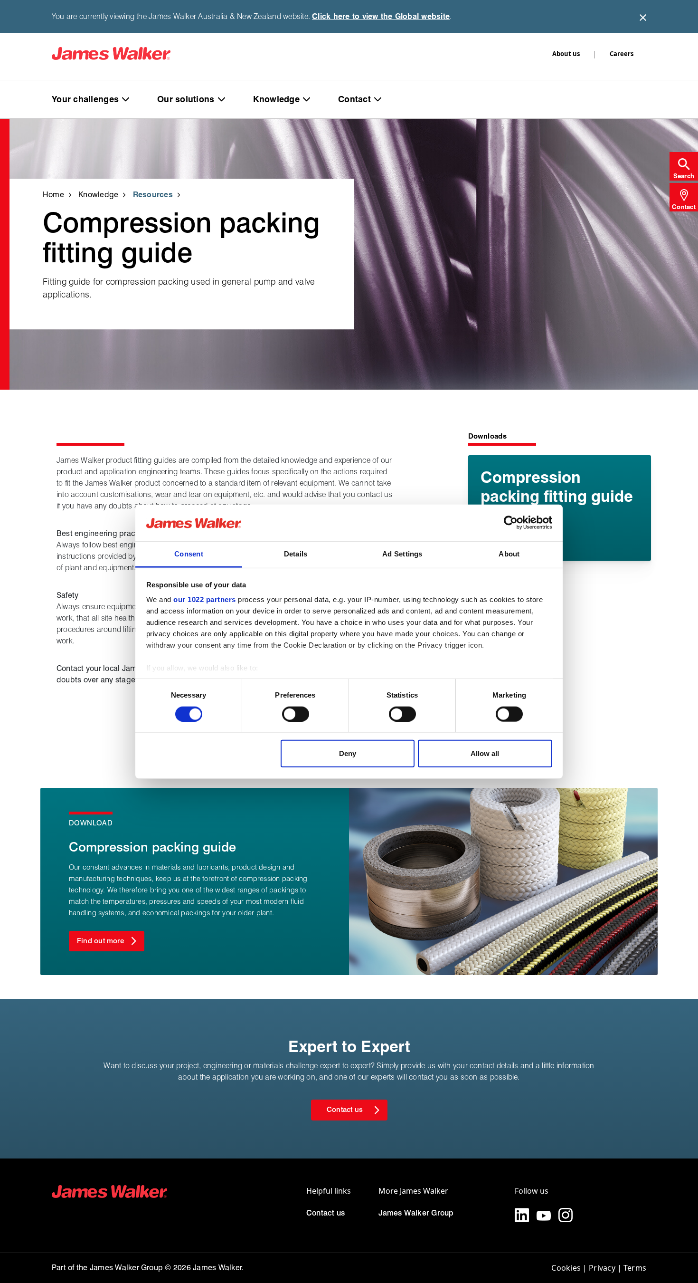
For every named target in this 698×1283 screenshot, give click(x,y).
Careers (621, 53)
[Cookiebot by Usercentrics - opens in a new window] (510, 523)
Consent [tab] (188, 554)
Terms (634, 1268)
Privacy (602, 1268)
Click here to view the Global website (381, 16)
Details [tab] (296, 554)
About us (566, 53)
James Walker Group (415, 1212)
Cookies (566, 1268)
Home (53, 194)
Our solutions (186, 99)
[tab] (684, 166)
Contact (354, 99)
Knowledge (276, 99)
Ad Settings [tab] (402, 554)
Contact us (325, 1212)
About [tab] (509, 554)
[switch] (295, 713)
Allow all (485, 753)
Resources (153, 194)
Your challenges (85, 99)
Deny (347, 753)
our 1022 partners (204, 599)
